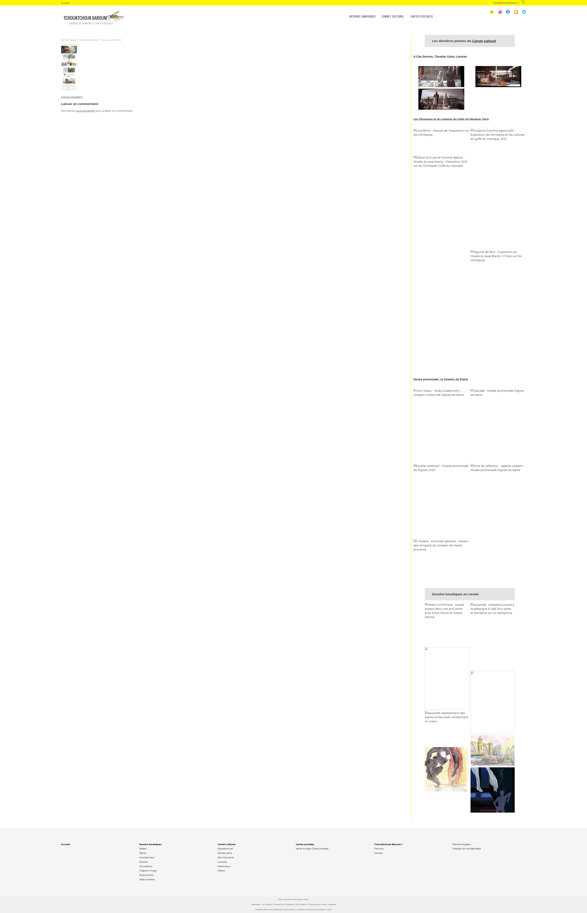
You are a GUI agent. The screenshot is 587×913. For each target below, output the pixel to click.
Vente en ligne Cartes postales (312, 848)
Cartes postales (421, 16)
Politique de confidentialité (466, 848)
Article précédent (72, 97)
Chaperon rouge (148, 870)
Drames (143, 862)
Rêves (142, 853)
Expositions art (225, 848)
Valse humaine (147, 879)
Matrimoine (224, 866)
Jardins (143, 848)
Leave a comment (111, 40)
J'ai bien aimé (225, 853)
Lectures (222, 862)
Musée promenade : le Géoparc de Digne (440, 379)
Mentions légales (461, 844)
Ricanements (146, 875)
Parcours (379, 848)
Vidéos (221, 870)
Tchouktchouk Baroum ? (506, 3)
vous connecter (85, 110)
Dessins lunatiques (362, 16)
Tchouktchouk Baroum (387, 844)
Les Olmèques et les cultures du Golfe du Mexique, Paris (451, 119)
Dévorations (145, 866)
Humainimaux (146, 857)
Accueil (65, 3)
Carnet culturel (393, 16)
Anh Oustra (70, 40)
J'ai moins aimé (226, 857)
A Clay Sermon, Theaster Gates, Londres (440, 56)
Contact (378, 853)
